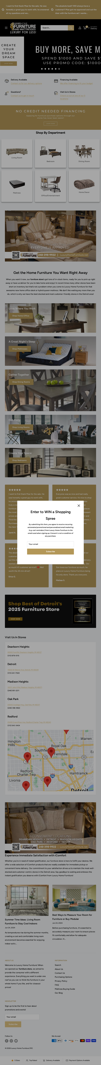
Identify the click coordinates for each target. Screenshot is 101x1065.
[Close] (79, 505)
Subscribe (50, 551)
